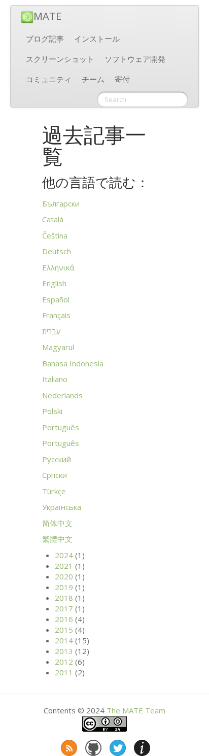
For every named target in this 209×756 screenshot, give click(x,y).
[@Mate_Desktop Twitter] (117, 746)
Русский (56, 459)
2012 (64, 662)
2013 (64, 651)
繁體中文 (57, 539)
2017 (64, 608)
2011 (64, 672)
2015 (64, 630)
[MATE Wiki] (141, 746)
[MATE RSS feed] (68, 746)
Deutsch (56, 251)
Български (61, 203)
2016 (64, 619)
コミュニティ (49, 79)
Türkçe (54, 491)
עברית (51, 331)
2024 (64, 555)
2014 (64, 640)
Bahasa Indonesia (72, 363)
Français (56, 315)
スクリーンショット (60, 59)
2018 (64, 598)
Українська (61, 507)
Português (60, 427)
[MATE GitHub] (92, 746)
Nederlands (62, 395)
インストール (97, 38)
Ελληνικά (58, 267)
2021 (64, 566)
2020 (64, 576)
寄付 (122, 79)
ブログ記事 (45, 38)
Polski (52, 411)
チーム (93, 79)
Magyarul (58, 347)
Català (52, 219)
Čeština (54, 235)
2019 (64, 587)
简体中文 (57, 523)
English (54, 283)
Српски (54, 475)
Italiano (54, 379)
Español (55, 299)
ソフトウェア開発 (134, 59)
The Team (136, 710)
